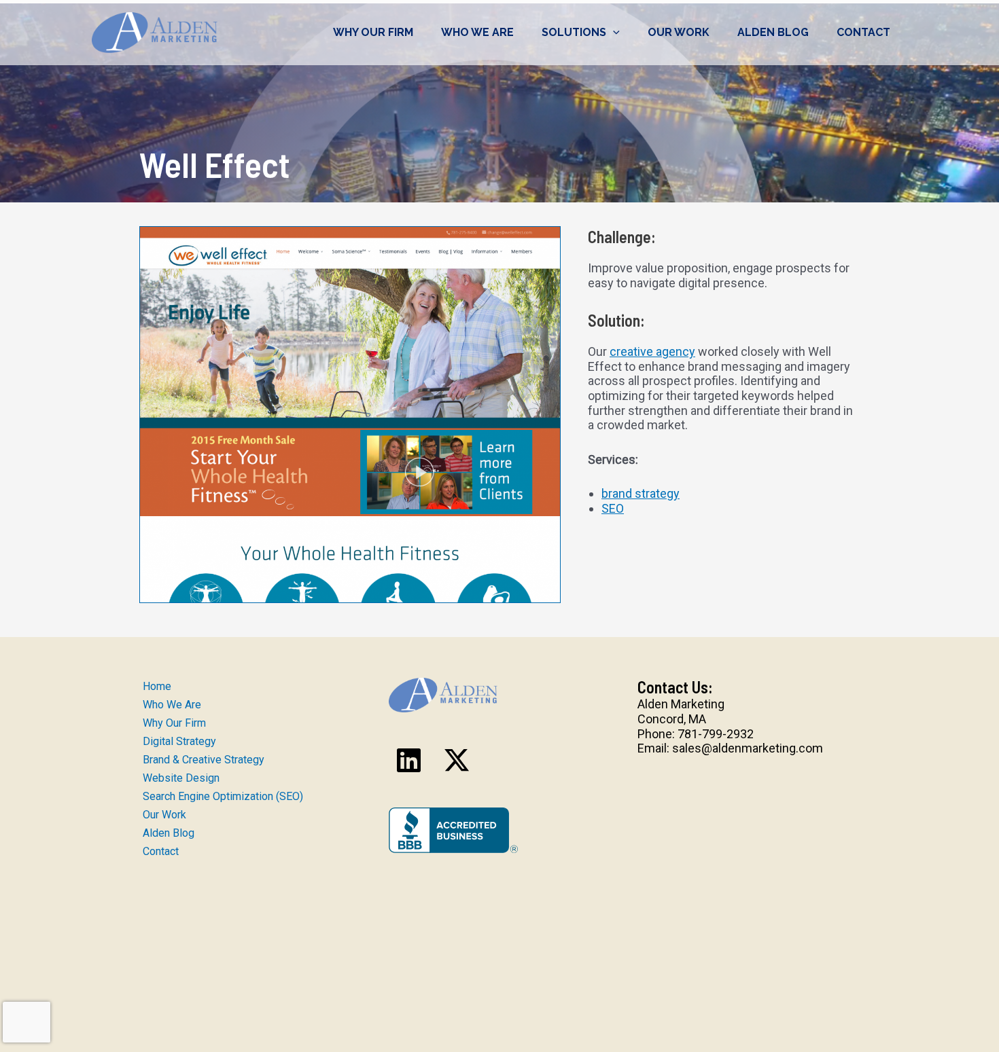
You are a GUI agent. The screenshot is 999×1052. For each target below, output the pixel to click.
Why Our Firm (373, 32)
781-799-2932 (716, 734)
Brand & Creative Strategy (203, 759)
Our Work (678, 32)
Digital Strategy (179, 741)
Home (157, 686)
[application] (613, 32)
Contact (863, 32)
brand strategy (640, 493)
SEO (612, 508)
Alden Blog (773, 32)
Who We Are (477, 32)
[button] (409, 760)
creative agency (652, 351)
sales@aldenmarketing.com (747, 748)
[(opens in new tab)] (453, 829)
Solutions (574, 32)
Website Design (181, 778)
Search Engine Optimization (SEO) (223, 796)
